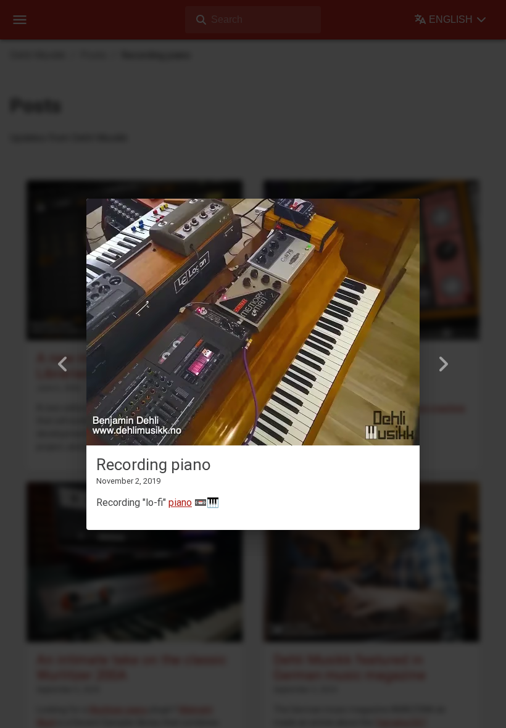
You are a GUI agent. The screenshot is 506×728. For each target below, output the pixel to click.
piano (180, 502)
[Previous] (62, 364)
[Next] (443, 364)
